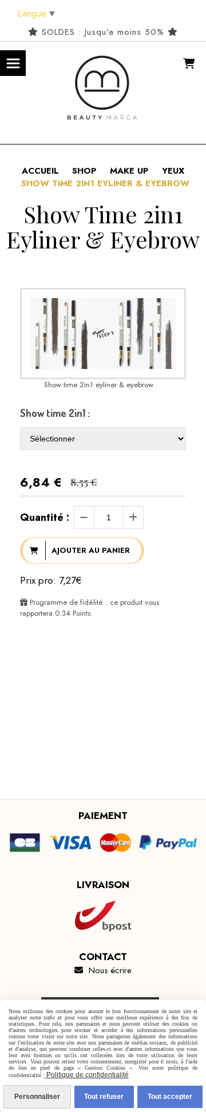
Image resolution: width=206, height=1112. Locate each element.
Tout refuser (104, 1097)
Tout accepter (170, 1097)
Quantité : (44, 517)
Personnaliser (37, 1097)
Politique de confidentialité (87, 1075)
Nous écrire (103, 970)
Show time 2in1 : (55, 413)
